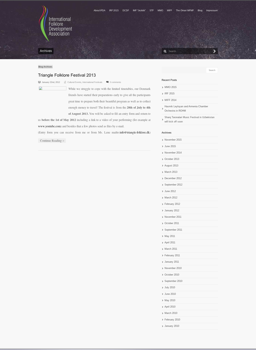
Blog (200, 10)
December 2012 (173, 178)
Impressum (212, 10)
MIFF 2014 (170, 100)
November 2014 (173, 152)
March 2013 (171, 172)
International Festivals (92, 82)
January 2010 (172, 326)
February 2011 (172, 255)
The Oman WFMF (185, 10)
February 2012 (172, 204)
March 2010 (171, 313)
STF (152, 10)
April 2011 (170, 242)
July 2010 (170, 287)
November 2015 (173, 140)
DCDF (126, 10)
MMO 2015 (171, 87)
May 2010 (170, 300)
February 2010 (172, 319)
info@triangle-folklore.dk (135, 132)
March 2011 (171, 249)
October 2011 (172, 223)
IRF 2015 (114, 10)
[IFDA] (55, 23)
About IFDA (99, 10)
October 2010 (172, 274)
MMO (160, 10)
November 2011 (173, 217)
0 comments (115, 82)
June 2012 (170, 191)
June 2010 (170, 294)
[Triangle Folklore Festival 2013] (67, 75)
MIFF (169, 10)
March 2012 (171, 197)
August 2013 (171, 165)
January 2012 (172, 210)
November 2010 (173, 268)
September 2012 (173, 184)
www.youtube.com (49, 126)
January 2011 (172, 262)
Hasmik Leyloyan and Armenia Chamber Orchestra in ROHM (186, 108)
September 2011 (173, 230)
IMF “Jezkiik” (139, 10)
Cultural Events (74, 82)
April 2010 (170, 306)
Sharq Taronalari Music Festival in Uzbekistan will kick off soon (189, 119)
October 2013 (172, 159)
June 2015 (170, 146)
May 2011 (170, 236)
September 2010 (173, 281)
